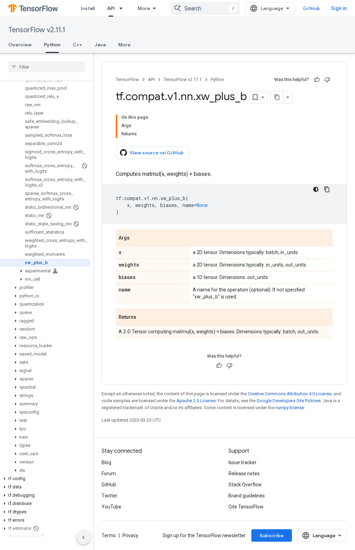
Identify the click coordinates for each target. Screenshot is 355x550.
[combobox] (205, 8)
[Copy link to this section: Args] (137, 238)
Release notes (244, 473)
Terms (109, 535)
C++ (77, 45)
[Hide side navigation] (83, 537)
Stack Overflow (245, 484)
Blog (106, 462)
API (111, 8)
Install (88, 8)
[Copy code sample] (326, 189)
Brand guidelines (246, 495)
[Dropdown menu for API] (123, 8)
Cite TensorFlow (245, 507)
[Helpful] (317, 79)
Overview (20, 45)
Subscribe (272, 535)
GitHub (311, 8)
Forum (109, 473)
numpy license (289, 407)
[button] (45, 271)
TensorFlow (127, 79)
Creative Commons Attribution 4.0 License (289, 393)
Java (100, 45)
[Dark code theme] (315, 189)
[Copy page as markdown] (277, 97)
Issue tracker (242, 462)
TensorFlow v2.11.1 (36, 30)
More (144, 8)
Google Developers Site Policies (289, 400)
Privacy (130, 535)
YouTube (111, 507)
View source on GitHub (157, 153)
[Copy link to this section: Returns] (143, 318)
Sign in (339, 8)
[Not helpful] (327, 79)
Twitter (110, 495)
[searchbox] (46, 66)
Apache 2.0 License (196, 400)
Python (52, 45)
